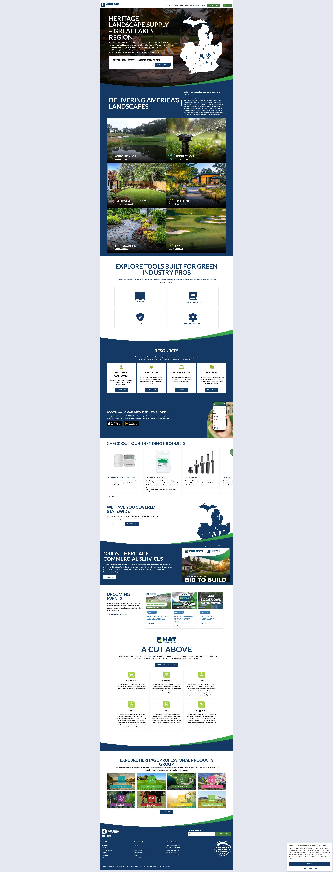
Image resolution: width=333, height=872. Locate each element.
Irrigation (104, 848)
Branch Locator (213, 5)
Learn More (109, 577)
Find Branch (132, 524)
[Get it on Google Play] (131, 423)
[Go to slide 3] (112, 496)
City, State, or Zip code (194, 830)
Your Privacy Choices (164, 866)
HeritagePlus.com (156, 52)
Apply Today (121, 389)
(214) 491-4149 (175, 850)
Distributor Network (139, 850)
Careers (136, 855)
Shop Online (151, 389)
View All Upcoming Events (117, 614)
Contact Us (211, 389)
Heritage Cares (138, 852)
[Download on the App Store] (114, 423)
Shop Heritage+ (162, 64)
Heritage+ (227, 5)
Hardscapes (105, 855)
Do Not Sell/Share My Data (150, 866)
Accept (309, 864)
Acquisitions (137, 848)
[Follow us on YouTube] (110, 836)
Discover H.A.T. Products (166, 664)
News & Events (138, 857)
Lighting (104, 852)
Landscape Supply (107, 850)
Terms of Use (138, 866)
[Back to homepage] (131, 5)
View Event (150, 623)
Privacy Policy (129, 866)
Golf (103, 857)
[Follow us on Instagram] (105, 836)
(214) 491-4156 (173, 852)
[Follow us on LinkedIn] (108, 836)
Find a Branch (223, 834)
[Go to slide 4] (113, 496)
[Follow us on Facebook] (103, 836)
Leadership (137, 845)
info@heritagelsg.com (176, 854)
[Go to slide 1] (109, 496)
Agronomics (105, 845)
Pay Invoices (181, 389)
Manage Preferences (310, 868)
